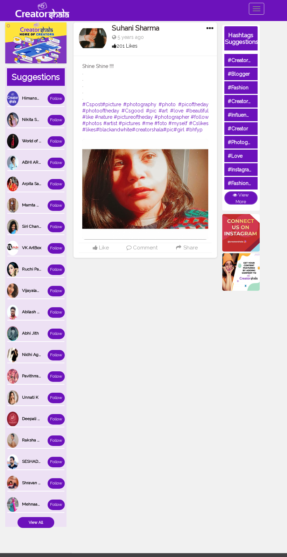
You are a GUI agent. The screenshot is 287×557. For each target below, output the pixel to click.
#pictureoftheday (133, 117)
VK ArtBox (31, 247)
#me (147, 123)
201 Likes (127, 46)
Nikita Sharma (35, 119)
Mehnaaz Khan (36, 504)
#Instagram (240, 169)
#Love (235, 156)
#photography (139, 104)
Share (189, 248)
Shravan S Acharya (39, 482)
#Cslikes (199, 123)
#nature (103, 117)
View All (36, 522)
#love (176, 111)
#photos (92, 123)
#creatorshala (147, 129)
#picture (111, 104)
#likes (89, 129)
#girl (179, 129)
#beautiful (197, 111)
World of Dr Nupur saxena (46, 140)
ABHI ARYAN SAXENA (43, 162)
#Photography (244, 142)
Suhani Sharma (135, 28)
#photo (167, 104)
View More (242, 198)
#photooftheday (100, 111)
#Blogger (239, 74)
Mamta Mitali (34, 204)
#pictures (129, 123)
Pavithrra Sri (33, 375)
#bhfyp (194, 129)
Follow (56, 98)
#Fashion (238, 87)
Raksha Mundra (37, 440)
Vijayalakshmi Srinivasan (45, 290)
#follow (200, 117)
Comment (145, 248)
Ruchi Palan (33, 269)
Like (103, 248)
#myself (177, 123)
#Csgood (132, 111)
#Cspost (92, 104)
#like (87, 117)
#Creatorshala (244, 60)
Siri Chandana (35, 226)
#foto (160, 123)
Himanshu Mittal (38, 98)
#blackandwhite (114, 129)
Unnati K (30, 397)
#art (163, 111)
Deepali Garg (34, 418)
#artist (110, 123)
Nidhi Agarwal (35, 354)
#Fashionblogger (247, 183)
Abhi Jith (30, 333)
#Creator (238, 128)
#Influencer (241, 115)
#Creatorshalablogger (253, 101)
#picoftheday (193, 104)
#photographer (171, 117)
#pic (151, 111)
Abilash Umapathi (39, 311)
